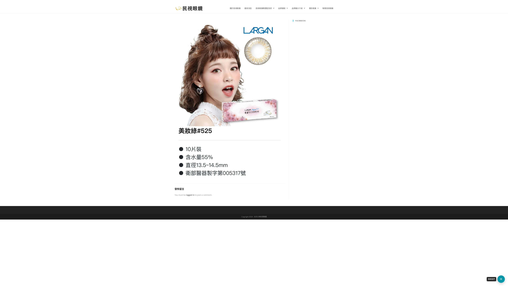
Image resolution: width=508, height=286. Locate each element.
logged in (190, 195)
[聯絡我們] (501, 279)
